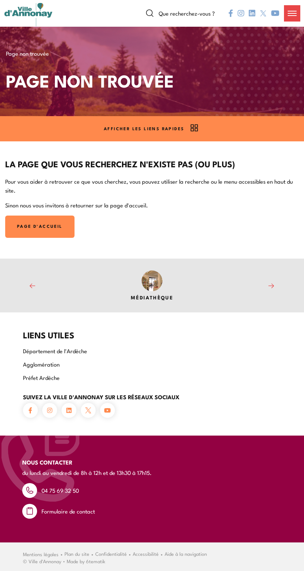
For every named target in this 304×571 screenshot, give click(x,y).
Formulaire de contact (68, 511)
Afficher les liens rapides (144, 128)
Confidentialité (111, 553)
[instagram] (241, 13)
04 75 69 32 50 (60, 490)
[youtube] (275, 13)
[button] (292, 13)
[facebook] (230, 13)
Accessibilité (146, 553)
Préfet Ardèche (41, 377)
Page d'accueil (40, 226)
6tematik (95, 561)
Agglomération (41, 364)
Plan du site (77, 553)
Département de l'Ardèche (55, 351)
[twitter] (263, 13)
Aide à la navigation (186, 553)
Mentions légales (41, 554)
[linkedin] (252, 13)
